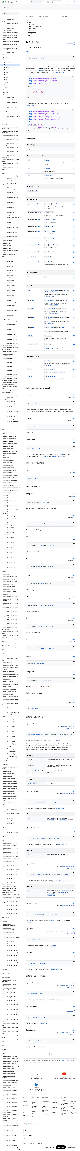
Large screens (45, 1101)
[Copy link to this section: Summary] (36, 139)
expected (47, 296)
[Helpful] (71, 16)
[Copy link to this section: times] (31, 618)
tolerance (53, 744)
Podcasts (25, 1118)
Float (63, 72)
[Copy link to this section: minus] (32, 575)
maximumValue (54, 313)
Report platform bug (73, 1100)
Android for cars (45, 1111)
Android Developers (30, 16)
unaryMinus (48, 262)
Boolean (30, 361)
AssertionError (32, 783)
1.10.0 (73, 496)
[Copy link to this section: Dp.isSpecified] (38, 1007)
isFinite (49, 361)
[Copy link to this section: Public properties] (43, 693)
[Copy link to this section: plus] (30, 597)
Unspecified (48, 175)
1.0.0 (74, 45)
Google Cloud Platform (29, 1135)
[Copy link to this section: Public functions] (42, 487)
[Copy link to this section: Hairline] (33, 395)
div (46, 212)
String (33, 257)
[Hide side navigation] (18, 1148)
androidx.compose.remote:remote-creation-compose (61, 931)
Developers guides (63, 1107)
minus (46, 231)
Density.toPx (30, 105)
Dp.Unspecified (60, 372)
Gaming (34, 1100)
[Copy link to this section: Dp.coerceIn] (36, 864)
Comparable (42, 58)
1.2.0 (74, 472)
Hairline (41, 70)
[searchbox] (10, 13)
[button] (10, 17)
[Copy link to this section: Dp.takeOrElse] (38, 903)
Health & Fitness (34, 1107)
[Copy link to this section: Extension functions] (45, 717)
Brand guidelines (37, 1143)
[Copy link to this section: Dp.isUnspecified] (39, 1030)
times (46, 245)
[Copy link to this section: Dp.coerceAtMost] (40, 828)
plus (46, 238)
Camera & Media (34, 1110)
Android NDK (64, 1117)
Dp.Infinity (48, 365)
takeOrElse (50, 327)
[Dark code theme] (74, 56)
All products (26, 1138)
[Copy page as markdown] (37, 42)
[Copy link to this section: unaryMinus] (36, 672)
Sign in (76, 2)
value (46, 277)
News (24, 1113)
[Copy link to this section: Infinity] (32, 418)
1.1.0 (74, 539)
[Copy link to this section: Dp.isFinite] (35, 983)
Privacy (34, 1113)
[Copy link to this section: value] (31, 700)
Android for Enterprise (26, 1104)
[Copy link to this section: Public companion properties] (54, 388)
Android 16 (54, 1102)
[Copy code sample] (74, 77)
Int (51, 72)
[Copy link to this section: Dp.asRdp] (34, 929)
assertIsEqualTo (52, 290)
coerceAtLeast (51, 300)
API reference (6, 7)
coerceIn (49, 317)
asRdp (48, 335)
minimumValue (54, 304)
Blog (24, 1115)
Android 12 (54, 1112)
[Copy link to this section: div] (29, 515)
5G (33, 1116)
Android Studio (68, 2)
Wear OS (44, 1104)
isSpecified (50, 369)
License (30, 1143)
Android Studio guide (64, 1103)
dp (34, 72)
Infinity (47, 168)
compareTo (48, 204)
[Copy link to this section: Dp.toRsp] (34, 952)
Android (25, 1101)
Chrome (25, 1130)
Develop (39, 16)
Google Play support (73, 1109)
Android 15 (54, 1105)
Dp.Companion (36, 149)
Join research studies (73, 1113)
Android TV (45, 1114)
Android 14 (54, 1107)
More (17, 2)
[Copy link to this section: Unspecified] (36, 440)
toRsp (48, 344)
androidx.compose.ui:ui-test (68, 726)
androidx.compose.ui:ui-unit (68, 40)
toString (47, 257)
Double (56, 72)
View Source (70, 43)
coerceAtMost (51, 308)
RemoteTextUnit (32, 344)
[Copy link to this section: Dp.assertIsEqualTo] (41, 724)
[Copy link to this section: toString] (33, 657)
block (46, 331)
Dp (36, 58)
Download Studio (63, 1113)
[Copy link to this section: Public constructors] (46, 463)
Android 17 (54, 1100)
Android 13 (54, 1110)
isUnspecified (51, 376)
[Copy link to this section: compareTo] (36, 494)
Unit (29, 290)
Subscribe (61, 1147)
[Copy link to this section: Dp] (29, 470)
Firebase (25, 1133)
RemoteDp (30, 335)
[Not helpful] (74, 16)
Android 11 (54, 1115)
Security (25, 1108)
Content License (66, 1060)
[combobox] (37, 1)
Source (24, 1110)
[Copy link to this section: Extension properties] (47, 976)
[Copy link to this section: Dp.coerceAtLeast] (41, 791)
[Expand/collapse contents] (35, 21)
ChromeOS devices (45, 1107)
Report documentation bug (74, 1105)
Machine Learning (34, 1103)
